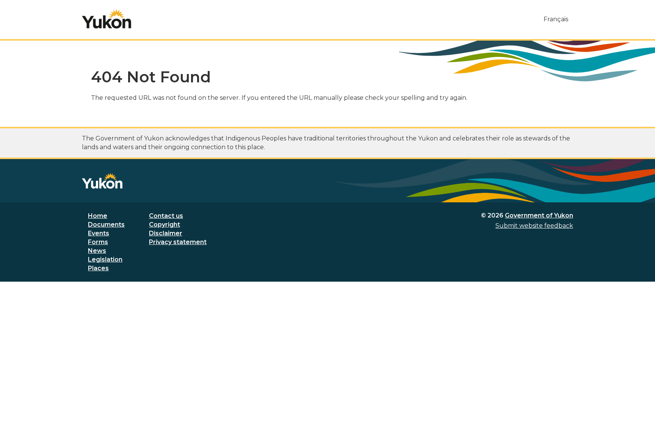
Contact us (166, 215)
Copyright (164, 224)
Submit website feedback (534, 225)
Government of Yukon (539, 215)
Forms (98, 242)
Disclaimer (165, 233)
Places (98, 268)
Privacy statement (178, 242)
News (97, 250)
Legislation (105, 259)
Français (556, 19)
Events (98, 233)
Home (97, 215)
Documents (106, 224)
